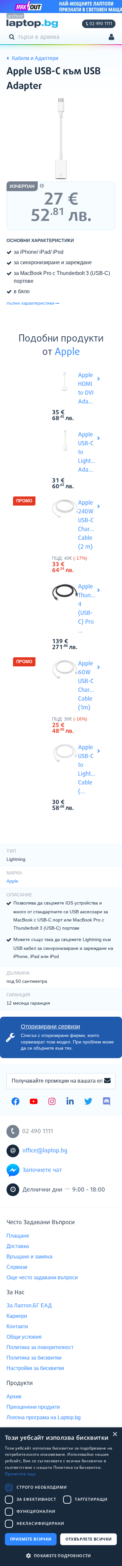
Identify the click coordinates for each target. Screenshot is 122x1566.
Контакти (17, 1326)
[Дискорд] (106, 1102)
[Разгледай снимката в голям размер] (61, 139)
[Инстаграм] (52, 1102)
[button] (61, 1555)
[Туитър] (88, 1102)
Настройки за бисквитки (35, 1368)
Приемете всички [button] (31, 1539)
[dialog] (61, 1496)
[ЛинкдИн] (70, 1102)
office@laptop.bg (44, 1150)
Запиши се (107, 1081)
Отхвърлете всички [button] (88, 1539)
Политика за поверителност (40, 1347)
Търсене (13, 36)
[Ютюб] (34, 1102)
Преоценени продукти (33, 1407)
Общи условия (24, 1337)
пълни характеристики (30, 303)
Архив (14, 1396)
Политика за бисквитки (34, 1358)
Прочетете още (20, 1474)
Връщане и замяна (29, 1256)
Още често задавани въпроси (42, 1277)
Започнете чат (42, 1170)
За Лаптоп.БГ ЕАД (29, 1305)
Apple (67, 352)
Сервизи (17, 1267)
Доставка (18, 1246)
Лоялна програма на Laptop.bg (44, 1417)
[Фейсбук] (15, 1102)
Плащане (18, 1236)
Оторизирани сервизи (50, 1026)
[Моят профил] (111, 38)
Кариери (17, 1316)
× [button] (114, 1434)
